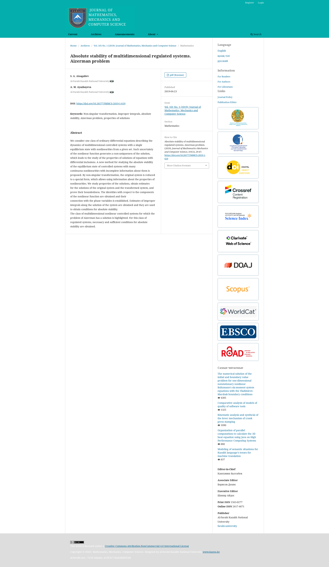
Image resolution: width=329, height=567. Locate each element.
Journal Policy (225, 97)
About (152, 34)
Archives (96, 34)
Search (257, 34)
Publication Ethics (227, 102)
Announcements (125, 34)
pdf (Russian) (176, 74)
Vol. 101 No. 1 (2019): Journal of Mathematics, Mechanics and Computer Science (135, 45)
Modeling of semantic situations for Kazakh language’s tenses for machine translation (238, 452)
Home (73, 45)
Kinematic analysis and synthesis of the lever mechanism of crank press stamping (238, 418)
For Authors (224, 81)
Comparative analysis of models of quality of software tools (237, 404)
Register (249, 2)
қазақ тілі (224, 55)
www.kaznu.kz (211, 551)
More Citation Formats (179, 165)
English (222, 50)
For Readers (224, 76)
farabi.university (227, 526)
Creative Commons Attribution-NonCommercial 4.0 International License (147, 546)
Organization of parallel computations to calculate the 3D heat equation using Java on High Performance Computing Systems (237, 435)
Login (261, 2)
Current (72, 34)
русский (223, 61)
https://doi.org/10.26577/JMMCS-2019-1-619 (100, 103)
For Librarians (225, 86)
